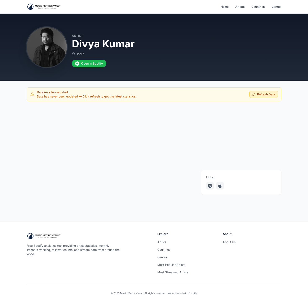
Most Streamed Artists (172, 272)
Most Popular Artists (171, 264)
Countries (258, 6)
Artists (240, 6)
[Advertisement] (154, 135)
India (80, 54)
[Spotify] (210, 185)
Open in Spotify (92, 63)
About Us (229, 242)
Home (225, 6)
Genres (276, 6)
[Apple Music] (220, 185)
